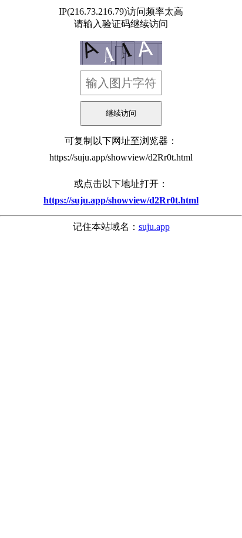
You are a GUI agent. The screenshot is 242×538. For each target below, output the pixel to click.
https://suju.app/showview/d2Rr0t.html (121, 157)
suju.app (154, 227)
